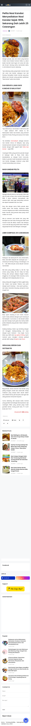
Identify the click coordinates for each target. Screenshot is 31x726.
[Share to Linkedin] (19, 420)
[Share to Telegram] (3, 423)
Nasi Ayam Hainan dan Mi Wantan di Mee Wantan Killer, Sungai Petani (19, 469)
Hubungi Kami (20, 722)
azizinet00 (19, 412)
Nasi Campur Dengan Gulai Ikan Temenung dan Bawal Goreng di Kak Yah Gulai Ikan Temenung (19, 458)
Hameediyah (14, 141)
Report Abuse (6, 716)
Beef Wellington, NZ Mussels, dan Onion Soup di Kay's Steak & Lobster (20, 436)
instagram (21, 578)
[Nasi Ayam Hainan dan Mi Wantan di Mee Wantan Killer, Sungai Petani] (6, 469)
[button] (2, 5)
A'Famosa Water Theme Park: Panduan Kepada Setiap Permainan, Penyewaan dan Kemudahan (16, 660)
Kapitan (17, 339)
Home (3, 35)
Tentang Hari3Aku (10, 722)
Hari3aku (26, 412)
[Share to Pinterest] (23, 420)
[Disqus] (15, 497)
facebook (6, 578)
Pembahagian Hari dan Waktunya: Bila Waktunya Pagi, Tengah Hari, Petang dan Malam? (18, 651)
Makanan (5, 31)
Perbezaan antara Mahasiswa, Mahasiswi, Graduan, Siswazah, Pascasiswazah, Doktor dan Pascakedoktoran (17, 642)
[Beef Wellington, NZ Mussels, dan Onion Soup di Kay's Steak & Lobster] (6, 437)
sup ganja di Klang (19, 335)
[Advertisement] (15, 615)
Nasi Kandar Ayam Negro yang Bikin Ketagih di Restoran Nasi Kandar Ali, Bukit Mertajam (18, 669)
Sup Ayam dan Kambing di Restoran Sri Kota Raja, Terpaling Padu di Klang (18, 677)
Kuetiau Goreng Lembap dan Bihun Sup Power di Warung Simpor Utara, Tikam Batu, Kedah (19, 447)
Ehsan (23, 339)
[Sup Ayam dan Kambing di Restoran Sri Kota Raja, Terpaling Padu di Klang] (5, 678)
